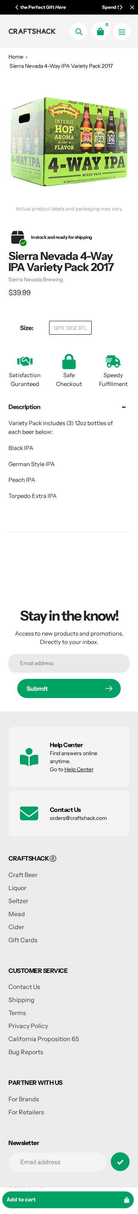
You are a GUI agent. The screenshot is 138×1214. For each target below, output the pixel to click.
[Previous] (17, 7)
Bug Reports (25, 1052)
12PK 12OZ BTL (70, 328)
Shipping (21, 1000)
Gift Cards (23, 940)
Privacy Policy (28, 1026)
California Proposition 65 (43, 1039)
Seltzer (18, 901)
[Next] (121, 7)
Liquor (17, 888)
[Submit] (120, 1161)
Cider (16, 927)
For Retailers (26, 1112)
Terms (17, 1013)
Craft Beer (23, 875)
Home (15, 56)
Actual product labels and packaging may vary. (69, 209)
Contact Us (24, 987)
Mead (16, 914)
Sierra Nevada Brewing (35, 279)
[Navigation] (121, 31)
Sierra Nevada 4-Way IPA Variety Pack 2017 (61, 65)
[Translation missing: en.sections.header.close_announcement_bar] (132, 7)
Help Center (79, 769)
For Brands (23, 1099)
